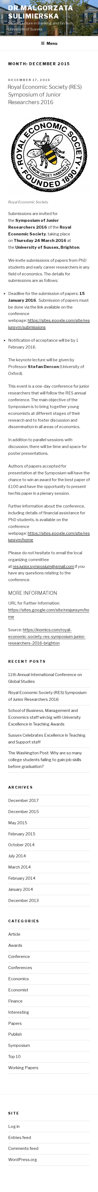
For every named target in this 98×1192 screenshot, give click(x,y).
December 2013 (23, 900)
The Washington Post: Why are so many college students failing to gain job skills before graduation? (45, 760)
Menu (52, 43)
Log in (14, 1126)
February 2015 (21, 834)
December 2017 (23, 800)
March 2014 (19, 867)
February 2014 (21, 878)
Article (14, 934)
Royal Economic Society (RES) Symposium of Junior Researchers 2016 (45, 94)
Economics (18, 978)
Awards (15, 945)
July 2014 (17, 856)
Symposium (19, 1045)
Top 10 (14, 1056)
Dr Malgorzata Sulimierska (41, 12)
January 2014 (20, 889)
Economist (18, 990)
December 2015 (23, 811)
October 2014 (21, 844)
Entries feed (19, 1137)
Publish (15, 1034)
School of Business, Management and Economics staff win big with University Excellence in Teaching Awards (44, 717)
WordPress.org (22, 1159)
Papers (15, 1023)
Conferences (20, 967)
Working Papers (23, 1067)
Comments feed (23, 1148)
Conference (19, 956)
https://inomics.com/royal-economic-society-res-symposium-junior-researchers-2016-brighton (46, 636)
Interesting (18, 1012)
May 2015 (17, 822)
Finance (15, 1001)
